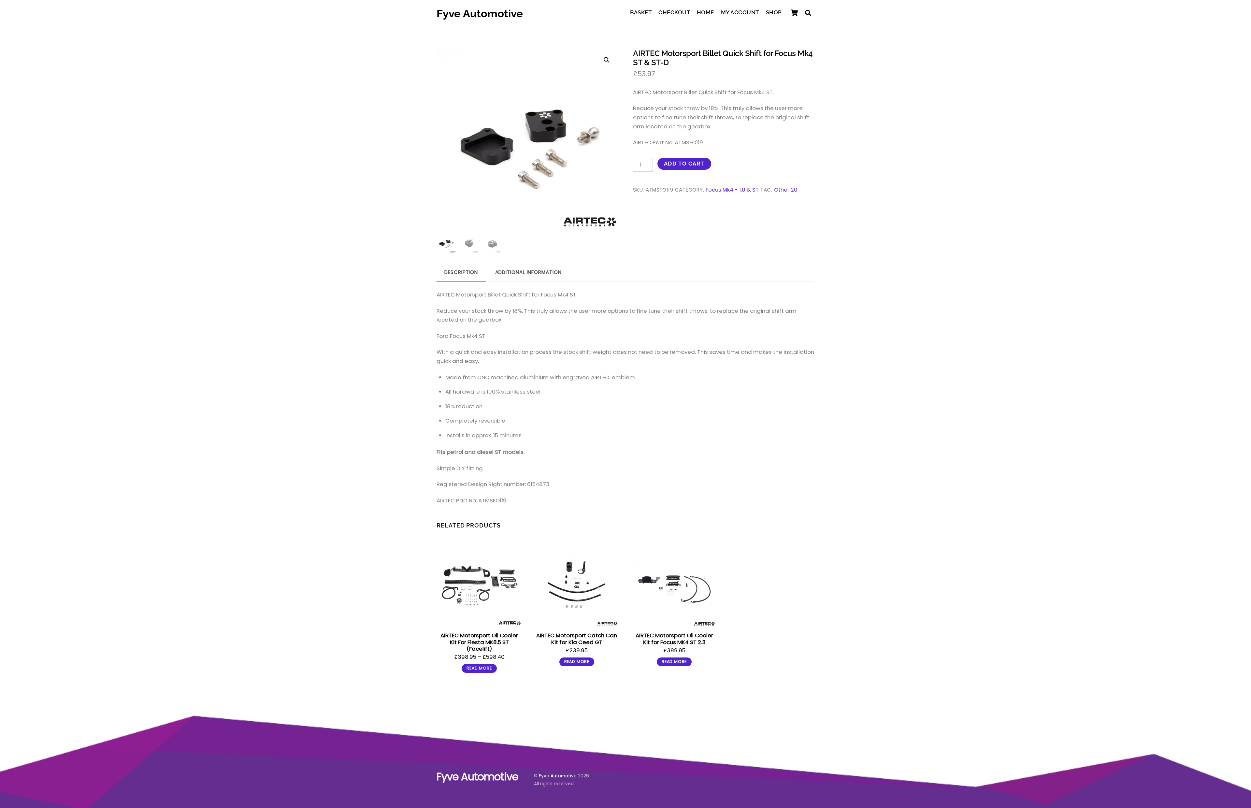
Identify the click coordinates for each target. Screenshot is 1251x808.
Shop (774, 12)
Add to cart (684, 163)
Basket (641, 12)
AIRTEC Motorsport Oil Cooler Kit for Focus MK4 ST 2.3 (674, 638)
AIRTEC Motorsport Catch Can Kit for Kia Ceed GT (576, 638)
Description (461, 272)
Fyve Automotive (558, 776)
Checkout (674, 12)
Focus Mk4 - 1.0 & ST (732, 190)
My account (740, 12)
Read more (479, 668)
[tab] (461, 272)
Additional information (528, 272)
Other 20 (786, 190)
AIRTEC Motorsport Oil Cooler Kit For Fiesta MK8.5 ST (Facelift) (479, 641)
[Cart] (794, 12)
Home (705, 12)
